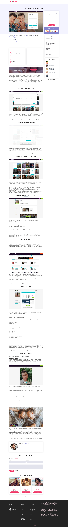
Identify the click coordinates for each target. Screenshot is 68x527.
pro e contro (47, 39)
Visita (52, 25)
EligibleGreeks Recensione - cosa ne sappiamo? (52, 63)
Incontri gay (22, 505)
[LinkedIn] (11, 37)
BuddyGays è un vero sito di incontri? (51, 53)
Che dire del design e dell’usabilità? (50, 43)
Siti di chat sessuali (32, 509)
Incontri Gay (11, 41)
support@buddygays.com (29, 348)
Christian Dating (23, 509)
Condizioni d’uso (11, 510)
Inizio (45, 1)
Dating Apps (22, 504)
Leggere (14, 490)
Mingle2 (22, 514)
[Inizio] (13, 1)
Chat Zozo (31, 520)
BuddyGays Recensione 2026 (49, 38)
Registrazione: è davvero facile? (50, 42)
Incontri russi (32, 504)
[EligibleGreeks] (47, 62)
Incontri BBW (31, 510)
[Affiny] (47, 69)
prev (25, 496)
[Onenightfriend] (52, 31)
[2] (14, 458)
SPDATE (31, 518)
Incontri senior (23, 513)
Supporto (47, 49)
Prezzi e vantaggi (48, 48)
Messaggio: (11, 463)
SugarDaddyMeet (23, 520)
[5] (17, 458)
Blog (52, 1)
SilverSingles (22, 518)
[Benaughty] (56, 31)
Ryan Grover (21, 443)
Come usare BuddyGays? (49, 54)
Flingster (31, 515)
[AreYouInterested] (47, 75)
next (27, 496)
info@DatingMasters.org (44, 505)
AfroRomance (23, 519)
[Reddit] (49, 81)
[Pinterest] (15, 37)
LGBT (15, 41)
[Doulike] (47, 72)
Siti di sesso (22, 508)
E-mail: (27, 460)
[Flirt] (47, 31)
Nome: (10, 460)
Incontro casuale (23, 510)
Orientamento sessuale (12, 39)
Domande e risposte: (48, 50)
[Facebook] (9, 37)
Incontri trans (32, 505)
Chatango (22, 522)
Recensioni (48, 1)
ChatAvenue (22, 515)
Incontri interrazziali (32, 508)
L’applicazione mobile (48, 45)
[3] (15, 458)
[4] (16, 458)
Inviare (12, 470)
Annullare (16, 470)
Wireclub (31, 519)
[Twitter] (13, 37)
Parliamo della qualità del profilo (50, 44)
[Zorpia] (47, 65)
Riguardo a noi (11, 505)
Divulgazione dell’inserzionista (13, 508)
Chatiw (31, 514)
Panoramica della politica (12, 509)
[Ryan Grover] (14, 446)
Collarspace (31, 513)
